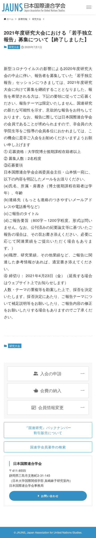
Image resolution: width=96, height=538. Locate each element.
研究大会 (14, 47)
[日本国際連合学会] (33, 7)
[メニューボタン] (89, 7)
